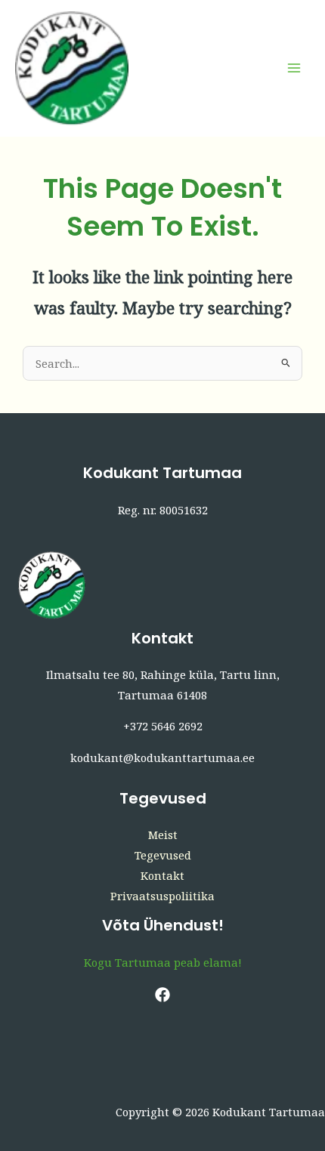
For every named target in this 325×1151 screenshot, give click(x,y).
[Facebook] (162, 994)
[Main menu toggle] (294, 68)
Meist (163, 834)
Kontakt (162, 875)
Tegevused (163, 854)
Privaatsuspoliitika (162, 895)
